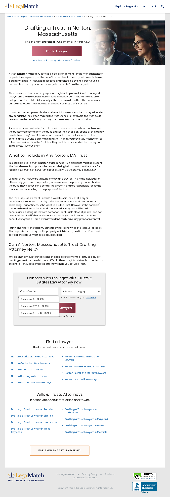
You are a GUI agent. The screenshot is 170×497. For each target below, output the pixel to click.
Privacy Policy (89, 474)
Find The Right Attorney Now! (59, 450)
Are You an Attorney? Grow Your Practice (56, 60)
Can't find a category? (78, 297)
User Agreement (65, 474)
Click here (91, 297)
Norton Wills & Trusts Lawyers (69, 16)
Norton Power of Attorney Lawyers (85, 373)
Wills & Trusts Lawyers (17, 16)
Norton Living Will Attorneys (81, 379)
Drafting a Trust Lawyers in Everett (85, 425)
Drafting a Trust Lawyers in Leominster (34, 422)
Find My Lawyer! (59, 308)
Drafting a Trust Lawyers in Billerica (32, 415)
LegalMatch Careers (85, 477)
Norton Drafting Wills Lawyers (29, 376)
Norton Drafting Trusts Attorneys (31, 382)
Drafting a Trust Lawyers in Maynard (86, 419)
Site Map (110, 474)
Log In (154, 6)
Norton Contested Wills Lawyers (30, 363)
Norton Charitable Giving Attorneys (32, 356)
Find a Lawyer (57, 51)
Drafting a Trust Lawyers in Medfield (86, 432)
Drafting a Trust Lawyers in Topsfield (33, 409)
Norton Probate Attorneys (27, 369)
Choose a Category (74, 291)
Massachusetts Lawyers (41, 16)
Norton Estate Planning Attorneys (85, 366)
